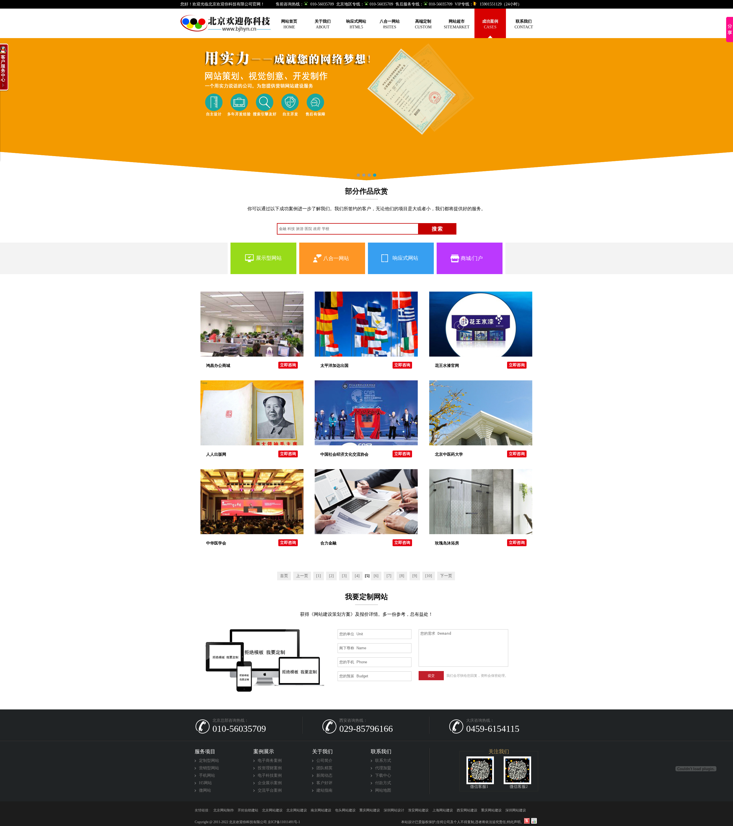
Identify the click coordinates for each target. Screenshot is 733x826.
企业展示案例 (270, 783)
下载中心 (383, 775)
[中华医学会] (252, 501)
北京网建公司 (321, 810)
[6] (376, 576)
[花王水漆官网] (480, 324)
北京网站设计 (369, 810)
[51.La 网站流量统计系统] (527, 821)
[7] (389, 576)
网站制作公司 (345, 810)
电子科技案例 (270, 775)
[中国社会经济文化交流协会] (366, 412)
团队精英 (324, 768)
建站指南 (324, 790)
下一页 (446, 576)
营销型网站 (209, 768)
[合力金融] (366, 501)
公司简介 (324, 760)
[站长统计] (534, 821)
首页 (284, 576)
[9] (414, 576)
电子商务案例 (270, 760)
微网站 (205, 790)
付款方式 (383, 783)
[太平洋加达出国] (366, 324)
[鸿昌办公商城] (252, 324)
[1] (318, 576)
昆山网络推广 (248, 810)
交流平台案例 (270, 790)
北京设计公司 (272, 810)
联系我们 (381, 751)
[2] (331, 576)
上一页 (302, 576)
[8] (401, 576)
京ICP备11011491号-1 (283, 822)
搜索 (437, 229)
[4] (357, 576)
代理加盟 (383, 768)
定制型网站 (209, 760)
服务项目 (205, 751)
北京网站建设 (442, 810)
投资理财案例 (270, 768)
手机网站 (207, 775)
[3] (344, 576)
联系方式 (383, 760)
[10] (428, 576)
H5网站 (205, 783)
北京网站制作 (418, 810)
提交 (431, 676)
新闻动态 (324, 775)
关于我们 (322, 751)
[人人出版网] (252, 412)
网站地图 (383, 790)
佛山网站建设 (223, 810)
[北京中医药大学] (480, 412)
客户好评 (324, 783)
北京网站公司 (296, 810)
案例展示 (263, 751)
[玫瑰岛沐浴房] (480, 501)
